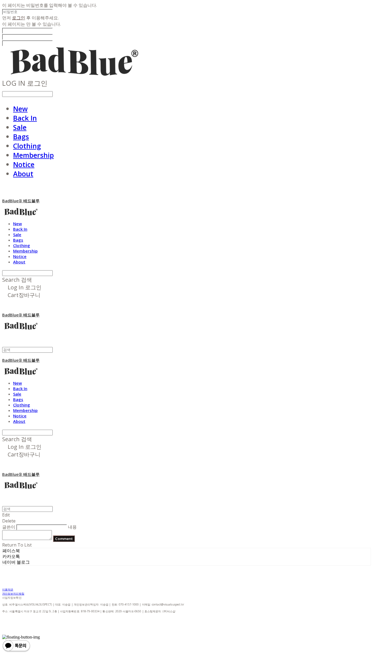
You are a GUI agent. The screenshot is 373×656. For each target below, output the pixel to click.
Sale (19, 127)
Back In (25, 118)
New (20, 108)
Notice (23, 164)
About (23, 173)
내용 (72, 527)
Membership (33, 155)
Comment (64, 538)
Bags (21, 136)
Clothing (27, 145)
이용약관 (7, 589)
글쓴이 (8, 527)
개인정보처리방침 (13, 593)
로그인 (18, 18)
